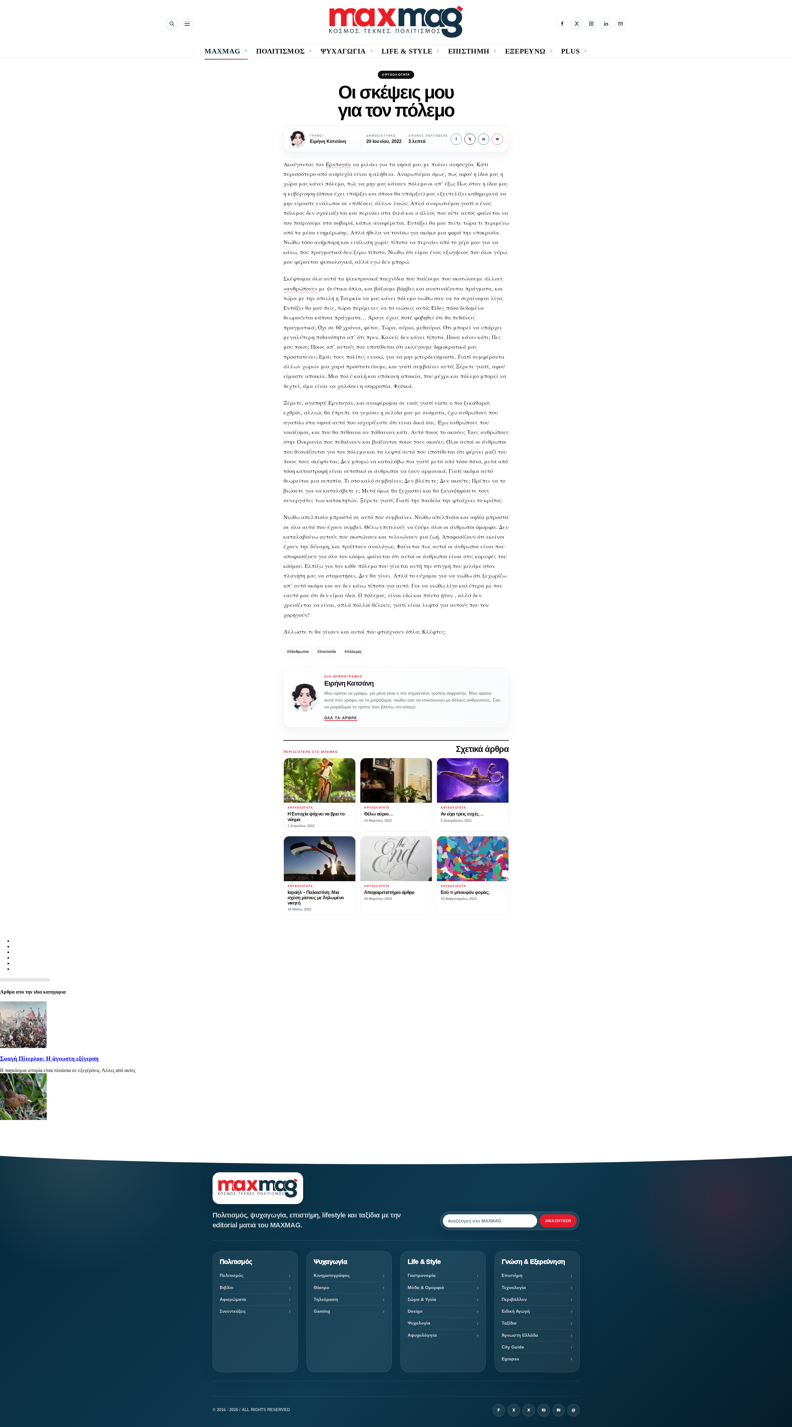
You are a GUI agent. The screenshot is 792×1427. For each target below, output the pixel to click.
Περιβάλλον (514, 1299)
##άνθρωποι (298, 652)
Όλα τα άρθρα (340, 718)
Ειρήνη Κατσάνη (349, 683)
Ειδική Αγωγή (516, 1311)
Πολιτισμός (231, 1275)
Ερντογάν (338, 164)
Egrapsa (510, 1358)
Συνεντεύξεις (233, 1311)
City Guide (513, 1346)
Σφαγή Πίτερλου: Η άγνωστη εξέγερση (49, 1058)
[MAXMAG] (396, 22)
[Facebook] (562, 24)
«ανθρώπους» (300, 288)
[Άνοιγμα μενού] (187, 24)
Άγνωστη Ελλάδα (520, 1335)
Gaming (322, 1311)
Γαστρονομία (422, 1275)
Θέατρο (321, 1287)
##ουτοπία (326, 652)
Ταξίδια (509, 1323)
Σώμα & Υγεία (422, 1299)
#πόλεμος (353, 652)
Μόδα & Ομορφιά (426, 1287)
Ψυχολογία (419, 1323)
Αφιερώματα (233, 1299)
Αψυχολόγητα (396, 74)
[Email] (620, 24)
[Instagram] (591, 24)
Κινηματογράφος (332, 1275)
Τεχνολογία (514, 1287)
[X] (577, 24)
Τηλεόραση (326, 1299)
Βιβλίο (226, 1287)
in (483, 139)
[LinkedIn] (606, 24)
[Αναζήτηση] (172, 24)
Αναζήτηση (558, 1221)
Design (415, 1311)
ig (544, 1410)
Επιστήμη (512, 1275)
